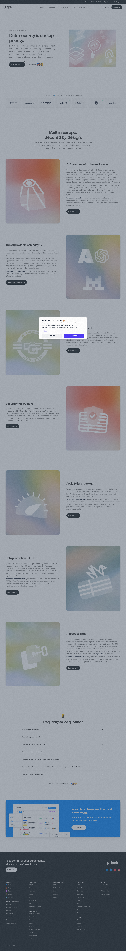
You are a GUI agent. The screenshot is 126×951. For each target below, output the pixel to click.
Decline (52, 336)
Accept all (74, 336)
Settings (44, 331)
